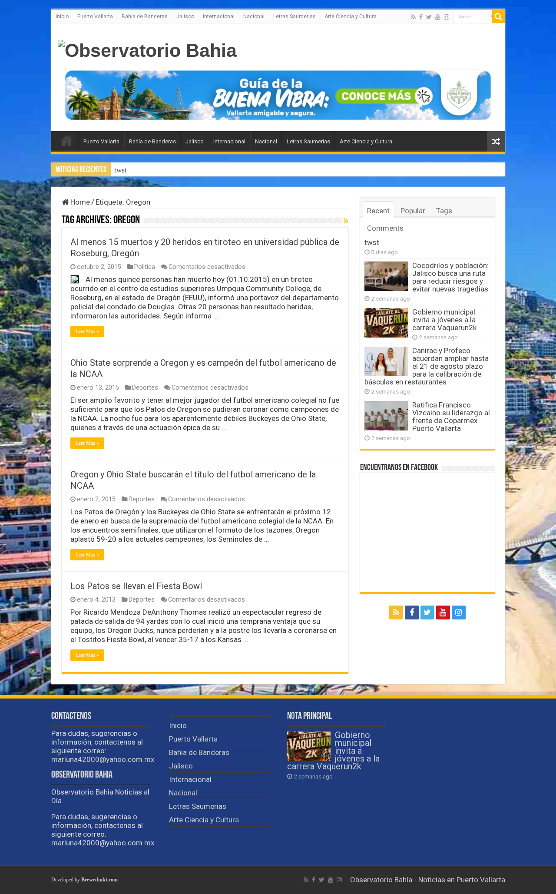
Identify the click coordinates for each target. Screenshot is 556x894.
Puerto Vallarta (95, 16)
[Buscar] (498, 16)
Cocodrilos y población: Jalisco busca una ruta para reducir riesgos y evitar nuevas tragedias (450, 277)
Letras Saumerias (294, 16)
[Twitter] (429, 17)
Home (79, 202)
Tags (444, 210)
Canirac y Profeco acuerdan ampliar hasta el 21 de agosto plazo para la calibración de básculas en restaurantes (426, 366)
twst (120, 170)
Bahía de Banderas (145, 16)
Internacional (219, 16)
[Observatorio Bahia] (147, 49)
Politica (144, 267)
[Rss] (413, 17)
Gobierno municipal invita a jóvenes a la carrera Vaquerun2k (444, 320)
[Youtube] (437, 17)
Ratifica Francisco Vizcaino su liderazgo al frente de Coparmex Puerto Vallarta (451, 417)
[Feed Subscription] (346, 220)
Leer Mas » (87, 331)
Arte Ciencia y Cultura (350, 16)
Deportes (145, 387)
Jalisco (185, 16)
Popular (412, 210)
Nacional (254, 16)
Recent (378, 210)
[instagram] (446, 17)
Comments (385, 228)
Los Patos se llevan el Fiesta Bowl (136, 586)
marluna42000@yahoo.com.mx (102, 759)
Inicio (62, 16)
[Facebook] (421, 17)
